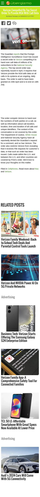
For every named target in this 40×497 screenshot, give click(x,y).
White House (31, 135)
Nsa (36, 169)
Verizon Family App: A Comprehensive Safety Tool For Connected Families (19, 380)
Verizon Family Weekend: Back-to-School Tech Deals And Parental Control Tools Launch (19, 242)
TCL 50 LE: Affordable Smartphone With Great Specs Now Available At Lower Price (19, 424)
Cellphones (13, 169)
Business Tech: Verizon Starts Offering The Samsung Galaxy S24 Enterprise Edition (18, 337)
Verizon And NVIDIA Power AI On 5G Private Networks (19, 285)
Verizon (19, 60)
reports (17, 54)
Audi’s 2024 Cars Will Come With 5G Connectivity (17, 477)
